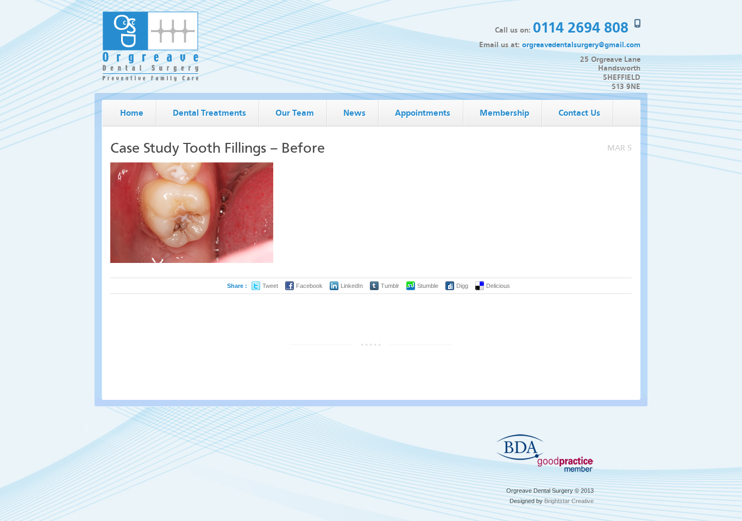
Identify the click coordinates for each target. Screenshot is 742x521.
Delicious (498, 286)
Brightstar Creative (569, 501)
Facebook (309, 286)
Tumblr (390, 286)
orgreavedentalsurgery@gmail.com (581, 44)
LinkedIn (352, 286)
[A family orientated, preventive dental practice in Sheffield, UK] (150, 80)
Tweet (270, 286)
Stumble (427, 286)
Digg (462, 286)
